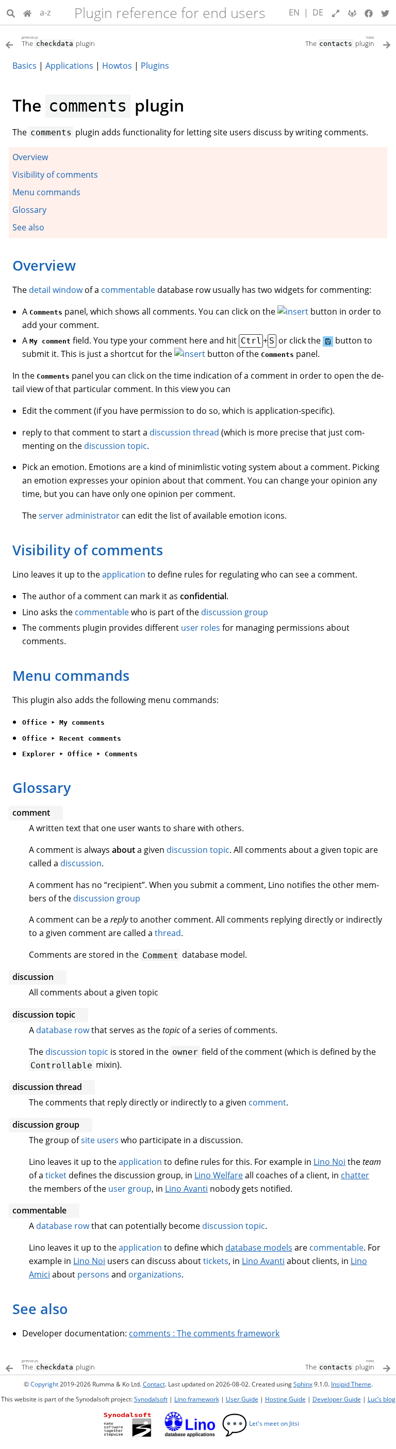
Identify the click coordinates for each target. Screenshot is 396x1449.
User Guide (242, 1399)
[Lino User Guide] (27, 12)
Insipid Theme (351, 1384)
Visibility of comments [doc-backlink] (87, 549)
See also (28, 227)
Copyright (44, 1384)
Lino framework (196, 1399)
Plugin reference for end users (170, 12)
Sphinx (302, 1384)
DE (317, 12)
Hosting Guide (285, 1399)
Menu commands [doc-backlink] (70, 675)
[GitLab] (352, 12)
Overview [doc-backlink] (44, 265)
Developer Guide (336, 1399)
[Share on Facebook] (368, 12)
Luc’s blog (381, 1399)
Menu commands (46, 192)
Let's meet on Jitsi (260, 1423)
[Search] (11, 12)
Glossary (29, 209)
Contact (154, 1384)
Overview (30, 157)
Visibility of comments (55, 174)
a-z (45, 12)
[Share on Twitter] (385, 12)
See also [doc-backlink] (40, 1308)
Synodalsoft (151, 1399)
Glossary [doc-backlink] (41, 787)
